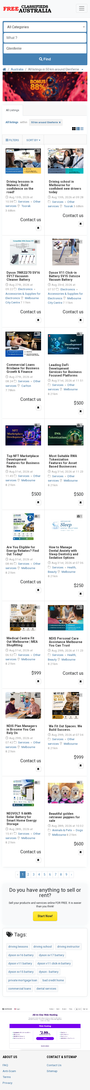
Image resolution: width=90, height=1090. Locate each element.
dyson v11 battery (20, 963)
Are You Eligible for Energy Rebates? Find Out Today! (23, 550)
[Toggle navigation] (81, 8)
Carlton (26, 385)
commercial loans (19, 988)
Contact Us (54, 1065)
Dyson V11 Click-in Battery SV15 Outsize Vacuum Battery (64, 276)
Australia (17, 69)
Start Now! (45, 916)
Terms (7, 1077)
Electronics (25, 289)
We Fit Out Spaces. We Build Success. (65, 727)
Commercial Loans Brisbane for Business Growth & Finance (23, 368)
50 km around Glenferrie (44, 122)
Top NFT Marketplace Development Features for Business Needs (23, 461)
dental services (46, 988)
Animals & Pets (62, 830)
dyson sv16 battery (20, 955)
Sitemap (52, 1071)
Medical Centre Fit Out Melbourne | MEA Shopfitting (22, 641)
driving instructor (68, 946)
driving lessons (18, 946)
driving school (42, 946)
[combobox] (45, 27)
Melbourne (71, 389)
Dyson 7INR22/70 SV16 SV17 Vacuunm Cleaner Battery (23, 276)
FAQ (5, 1065)
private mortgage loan (22, 980)
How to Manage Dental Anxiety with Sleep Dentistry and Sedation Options (63, 552)
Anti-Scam (9, 1071)
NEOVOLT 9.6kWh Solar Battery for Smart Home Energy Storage (21, 819)
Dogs (79, 830)
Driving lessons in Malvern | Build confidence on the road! (20, 187)
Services (24, 201)
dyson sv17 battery (51, 955)
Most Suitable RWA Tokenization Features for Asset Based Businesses (63, 461)
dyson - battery (48, 971)
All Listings (12, 110)
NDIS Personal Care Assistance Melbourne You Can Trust (65, 642)
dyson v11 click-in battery (54, 963)
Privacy (7, 1083)
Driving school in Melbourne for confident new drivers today (65, 187)
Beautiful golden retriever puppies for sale (64, 817)
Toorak (26, 206)
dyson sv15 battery (20, 971)
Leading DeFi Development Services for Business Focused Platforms (65, 370)
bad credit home (53, 980)
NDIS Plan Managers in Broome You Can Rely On (22, 729)
